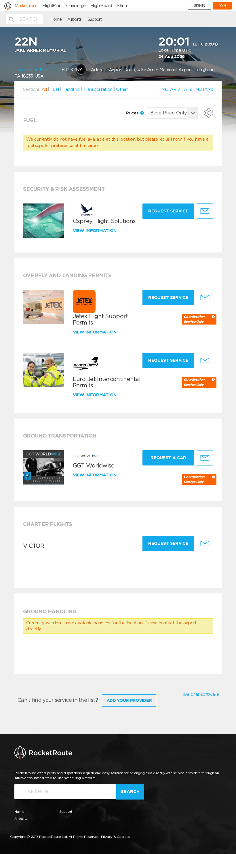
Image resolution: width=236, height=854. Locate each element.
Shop (122, 5)
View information (95, 230)
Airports (74, 19)
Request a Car (168, 457)
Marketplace (26, 5)
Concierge (76, 5)
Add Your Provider (129, 700)
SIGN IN (199, 6)
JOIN (222, 6)
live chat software (201, 694)
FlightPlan (51, 5)
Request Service (168, 211)
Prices (133, 113)
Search (130, 791)
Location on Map (32, 69)
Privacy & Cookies (115, 836)
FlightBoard (101, 5)
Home (56, 19)
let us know (170, 139)
